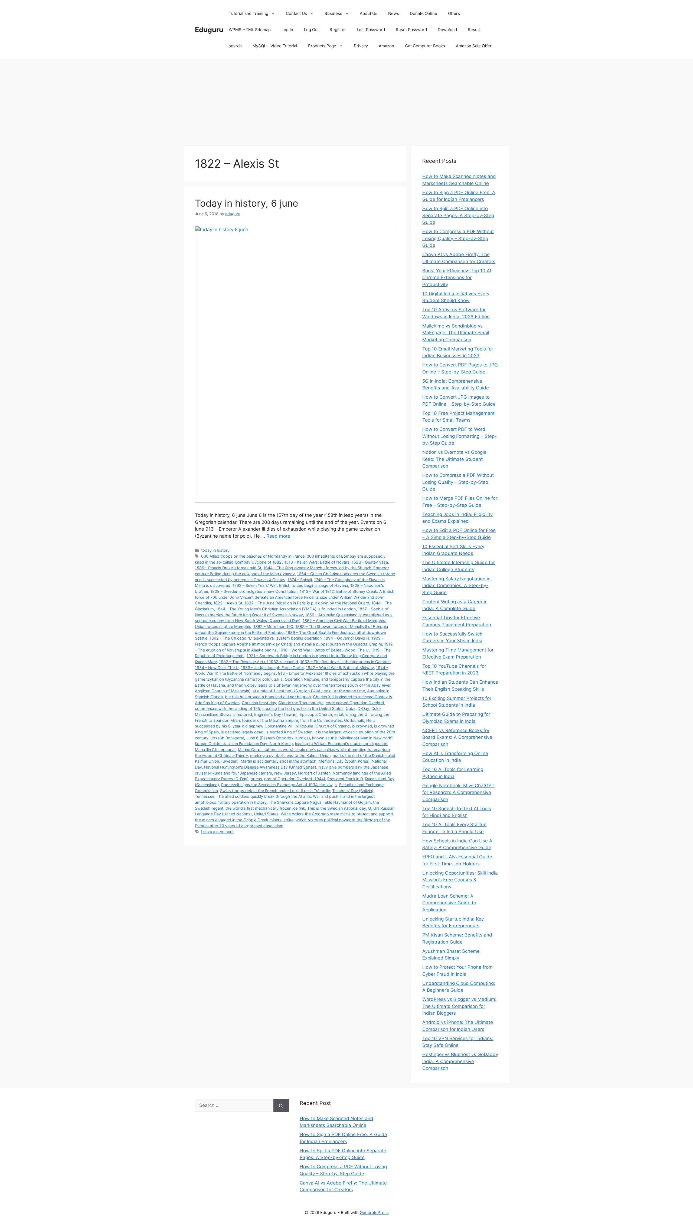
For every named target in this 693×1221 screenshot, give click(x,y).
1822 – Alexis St (227, 603)
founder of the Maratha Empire (270, 720)
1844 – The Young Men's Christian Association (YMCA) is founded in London (286, 609)
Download (447, 29)
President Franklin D (345, 778)
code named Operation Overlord (355, 702)
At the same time (349, 691)
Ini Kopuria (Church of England (322, 726)
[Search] (281, 1105)
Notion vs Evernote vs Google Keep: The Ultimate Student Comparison (454, 459)
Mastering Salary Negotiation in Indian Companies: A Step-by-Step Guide (456, 585)
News (393, 13)
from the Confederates (321, 720)
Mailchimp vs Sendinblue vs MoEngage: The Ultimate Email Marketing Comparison (455, 332)
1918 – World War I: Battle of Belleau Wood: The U (324, 650)
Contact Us (296, 13)
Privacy (361, 45)
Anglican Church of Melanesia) (222, 691)
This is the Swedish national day (336, 808)
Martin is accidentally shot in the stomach (278, 761)
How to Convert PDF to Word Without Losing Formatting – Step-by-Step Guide (459, 436)
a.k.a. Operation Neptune (296, 679)
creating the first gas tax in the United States (303, 708)
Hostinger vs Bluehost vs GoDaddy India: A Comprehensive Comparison (460, 1061)
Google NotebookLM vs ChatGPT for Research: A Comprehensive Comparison (458, 792)
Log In (287, 29)
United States (266, 814)
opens (256, 778)
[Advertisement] (346, 100)
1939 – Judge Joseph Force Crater (272, 667)
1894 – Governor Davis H (346, 638)
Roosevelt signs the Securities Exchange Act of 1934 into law (276, 784)
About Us (368, 13)
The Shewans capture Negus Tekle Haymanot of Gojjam (320, 802)
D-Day (363, 708)
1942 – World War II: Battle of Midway (340, 667)
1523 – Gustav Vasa (370, 562)
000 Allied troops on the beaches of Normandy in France (253, 556)
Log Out (311, 29)
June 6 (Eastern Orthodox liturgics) (278, 738)
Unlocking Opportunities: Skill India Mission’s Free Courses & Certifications (460, 879)
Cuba (350, 708)
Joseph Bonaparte (227, 738)
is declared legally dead (242, 732)
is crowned (362, 726)
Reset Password (411, 29)
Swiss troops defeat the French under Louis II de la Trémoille (275, 790)
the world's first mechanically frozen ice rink (265, 808)
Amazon (386, 45)
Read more (278, 536)
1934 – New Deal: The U (217, 667)
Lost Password (371, 29)
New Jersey (285, 773)
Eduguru (209, 30)
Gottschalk (354, 720)
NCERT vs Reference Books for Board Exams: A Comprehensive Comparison (457, 737)
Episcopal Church (316, 714)
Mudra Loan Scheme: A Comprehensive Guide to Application (449, 902)
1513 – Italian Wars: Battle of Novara (316, 562)
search (235, 45)
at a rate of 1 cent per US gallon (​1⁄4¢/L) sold (292, 691)
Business (333, 13)
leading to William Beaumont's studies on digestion (341, 743)
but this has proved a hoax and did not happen (268, 696)
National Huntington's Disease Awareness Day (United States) (260, 767)
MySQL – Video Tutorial (275, 45)
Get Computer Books (425, 45)
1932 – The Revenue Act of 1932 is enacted (258, 661)
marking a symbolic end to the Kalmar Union (290, 755)
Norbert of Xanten (314, 773)
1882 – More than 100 (273, 626)
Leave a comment (217, 831)
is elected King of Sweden (289, 732)
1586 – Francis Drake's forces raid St (228, 567)
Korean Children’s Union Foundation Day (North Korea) (244, 743)
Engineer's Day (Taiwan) (276, 714)
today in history (215, 550)
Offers (454, 13)
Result (474, 29)
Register (338, 29)
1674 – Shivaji (299, 579)
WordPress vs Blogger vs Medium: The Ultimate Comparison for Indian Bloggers (459, 1006)
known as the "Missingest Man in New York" (352, 738)
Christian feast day (259, 702)
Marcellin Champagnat (215, 749)
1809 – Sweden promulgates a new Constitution (254, 591)
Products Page (322, 45)
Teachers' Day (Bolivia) (352, 790)
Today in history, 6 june (246, 203)
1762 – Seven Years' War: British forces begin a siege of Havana (290, 585)
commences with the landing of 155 (227, 708)
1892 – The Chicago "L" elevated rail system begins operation (266, 638)
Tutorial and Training (248, 13)
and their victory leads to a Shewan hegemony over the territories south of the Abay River (308, 685)
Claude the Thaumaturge (300, 702)
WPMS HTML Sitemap (250, 29)
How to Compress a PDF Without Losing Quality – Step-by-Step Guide (458, 238)
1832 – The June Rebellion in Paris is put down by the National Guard (306, 603)
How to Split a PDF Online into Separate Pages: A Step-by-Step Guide (458, 215)
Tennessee (204, 796)
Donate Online (423, 13)
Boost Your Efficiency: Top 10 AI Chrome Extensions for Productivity (456, 277)
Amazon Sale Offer (474, 45)
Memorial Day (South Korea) (344, 761)
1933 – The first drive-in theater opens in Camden (345, 661)
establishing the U (350, 714)
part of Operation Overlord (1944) (294, 778)
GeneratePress (374, 1212)
